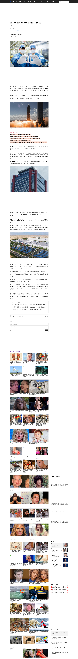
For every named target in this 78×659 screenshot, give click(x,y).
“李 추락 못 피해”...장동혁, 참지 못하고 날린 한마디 (20, 304)
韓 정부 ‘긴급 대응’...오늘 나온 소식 (19, 310)
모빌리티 (47, 1)
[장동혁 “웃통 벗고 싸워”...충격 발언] (59, 555)
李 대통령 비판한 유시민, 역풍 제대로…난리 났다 (59, 590)
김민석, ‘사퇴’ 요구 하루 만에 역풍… (59, 589)
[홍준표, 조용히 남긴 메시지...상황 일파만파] (59, 545)
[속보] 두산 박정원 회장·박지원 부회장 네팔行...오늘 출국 (20, 308)
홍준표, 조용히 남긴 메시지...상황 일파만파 (38, 307)
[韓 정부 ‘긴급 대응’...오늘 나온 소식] (59, 560)
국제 (20, 1)
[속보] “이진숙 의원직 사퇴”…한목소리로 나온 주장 (59, 586)
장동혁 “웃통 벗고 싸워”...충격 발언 (36, 309)
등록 (46, 330)
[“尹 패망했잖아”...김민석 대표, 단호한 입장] (59, 648)
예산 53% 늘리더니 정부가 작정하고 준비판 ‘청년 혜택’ (38, 311)
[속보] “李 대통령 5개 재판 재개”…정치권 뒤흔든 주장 (59, 592)
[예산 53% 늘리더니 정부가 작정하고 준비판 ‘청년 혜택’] (59, 565)
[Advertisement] (39, 12)
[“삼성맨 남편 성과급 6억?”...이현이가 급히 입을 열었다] (59, 643)
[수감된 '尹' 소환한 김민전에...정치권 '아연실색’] (59, 633)
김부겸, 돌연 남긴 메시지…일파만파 (59, 587)
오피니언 (29, 1)
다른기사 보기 (46, 316)
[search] (68, 2)
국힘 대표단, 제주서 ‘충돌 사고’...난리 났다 (20, 306)
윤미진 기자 (11, 25)
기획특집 (41, 1)
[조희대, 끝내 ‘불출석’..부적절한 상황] (59, 638)
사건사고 (35, 1)
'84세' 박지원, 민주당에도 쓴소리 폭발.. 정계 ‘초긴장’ (20, 309)
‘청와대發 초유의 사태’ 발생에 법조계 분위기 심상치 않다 (37, 306)
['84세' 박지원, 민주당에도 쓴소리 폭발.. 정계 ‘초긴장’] (59, 550)
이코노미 (53, 1)
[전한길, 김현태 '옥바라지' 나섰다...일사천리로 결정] (59, 653)
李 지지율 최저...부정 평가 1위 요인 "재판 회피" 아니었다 (37, 304)
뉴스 (24, 1)
